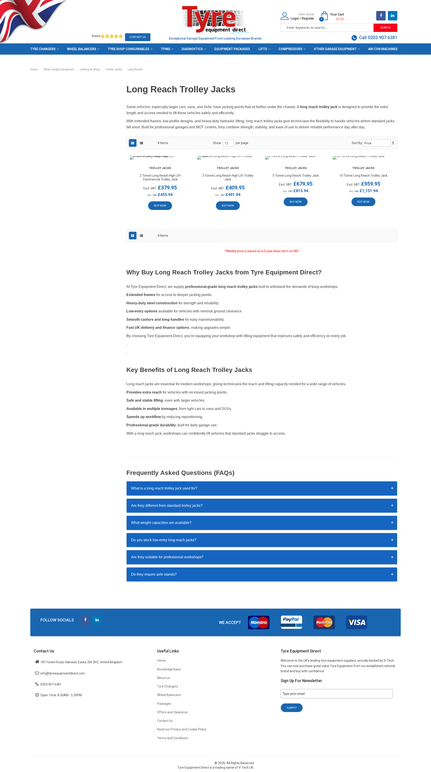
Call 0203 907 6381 (377, 37)
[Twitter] (392, 15)
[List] (141, 143)
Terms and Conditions (172, 738)
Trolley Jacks (114, 69)
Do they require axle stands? (262, 574)
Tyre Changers (167, 686)
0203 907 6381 (51, 684)
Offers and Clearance (172, 712)
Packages (164, 703)
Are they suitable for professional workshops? (262, 557)
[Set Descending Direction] (393, 143)
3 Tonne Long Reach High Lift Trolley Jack (227, 177)
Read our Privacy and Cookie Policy (181, 729)
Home (34, 69)
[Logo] (215, 19)
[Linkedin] (97, 620)
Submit (292, 707)
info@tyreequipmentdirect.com (62, 673)
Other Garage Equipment (59, 69)
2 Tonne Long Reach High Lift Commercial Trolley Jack (160, 177)
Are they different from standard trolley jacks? (262, 505)
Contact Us (138, 37)
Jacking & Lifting (90, 69)
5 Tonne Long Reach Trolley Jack (296, 175)
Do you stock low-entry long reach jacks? (262, 540)
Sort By (357, 143)
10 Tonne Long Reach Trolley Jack (363, 175)
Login (295, 18)
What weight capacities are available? (262, 522)
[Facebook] (381, 15)
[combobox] (327, 27)
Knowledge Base (169, 669)
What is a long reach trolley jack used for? (262, 488)
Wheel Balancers (169, 695)
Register (308, 18)
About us (163, 678)
